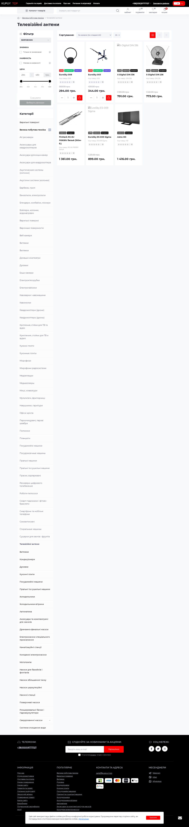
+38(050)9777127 (27, 747)
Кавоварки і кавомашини (33, 295)
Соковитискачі (27, 521)
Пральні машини (28, 460)
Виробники (22, 803)
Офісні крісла (26, 413)
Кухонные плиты (28, 353)
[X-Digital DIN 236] (157, 55)
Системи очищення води (33, 728)
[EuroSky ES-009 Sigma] (99, 118)
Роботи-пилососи (29, 493)
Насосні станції (27, 695)
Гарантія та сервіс (34, 3)
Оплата (96, 3)
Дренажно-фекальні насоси (34, 629)
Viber (155, 777)
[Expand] (49, 129)
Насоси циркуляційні (31, 687)
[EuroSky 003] (99, 55)
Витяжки (24, 243)
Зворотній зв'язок (25, 794)
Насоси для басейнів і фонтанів (31, 671)
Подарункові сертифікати (28, 806)
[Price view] (166, 35)
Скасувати (35, 98)
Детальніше (83, 819)
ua (178, 3)
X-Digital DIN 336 (125, 74)
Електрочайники (28, 288)
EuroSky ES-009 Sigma (99, 137)
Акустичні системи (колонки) (34, 180)
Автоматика (26, 611)
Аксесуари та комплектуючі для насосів (34, 620)
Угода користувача (25, 776)
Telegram (156, 773)
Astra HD (121, 137)
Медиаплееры (27, 383)
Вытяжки (24, 250)
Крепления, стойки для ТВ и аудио (34, 337)
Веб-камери (26, 235)
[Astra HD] (128, 118)
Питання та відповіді (82, 3)
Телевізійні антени (29, 544)
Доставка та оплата (52, 3)
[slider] (21, 81)
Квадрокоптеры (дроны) (32, 317)
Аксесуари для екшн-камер (34, 155)
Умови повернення (25, 782)
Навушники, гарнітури (31, 405)
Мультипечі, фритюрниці (32, 398)
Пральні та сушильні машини (35, 468)
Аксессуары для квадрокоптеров (28, 146)
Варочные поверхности (32, 228)
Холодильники (27, 596)
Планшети (25, 438)
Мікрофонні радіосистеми (33, 368)
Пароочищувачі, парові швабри (31, 422)
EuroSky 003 (94, 74)
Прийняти (153, 818)
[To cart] (79, 97)
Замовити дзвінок (161, 3)
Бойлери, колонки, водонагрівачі (29, 211)
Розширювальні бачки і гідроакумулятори (32, 711)
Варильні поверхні (29, 122)
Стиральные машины (30, 529)
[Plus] (74, 98)
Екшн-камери (26, 273)
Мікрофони (25, 361)
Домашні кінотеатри (30, 258)
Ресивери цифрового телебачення (31, 484)
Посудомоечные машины (33, 453)
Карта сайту (22, 800)
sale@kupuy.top (104, 773)
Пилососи (25, 431)
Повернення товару (25, 797)
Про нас (66, 3)
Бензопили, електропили (33, 195)
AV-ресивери (26, 137)
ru (182, 3)
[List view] (159, 35)
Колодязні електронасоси (33, 655)
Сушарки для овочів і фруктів (35, 536)
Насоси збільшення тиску (33, 680)
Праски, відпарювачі (30, 475)
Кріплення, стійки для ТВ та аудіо (34, 326)
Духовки (24, 265)
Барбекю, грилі (27, 188)
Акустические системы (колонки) (31, 171)
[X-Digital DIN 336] (128, 55)
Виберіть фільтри (35, 102)
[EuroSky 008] (70, 55)
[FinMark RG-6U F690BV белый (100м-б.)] (70, 118)
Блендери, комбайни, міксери (35, 203)
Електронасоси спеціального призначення (35, 638)
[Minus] (62, 98)
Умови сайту (22, 785)
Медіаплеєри (26, 375)
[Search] (117, 10)
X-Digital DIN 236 (154, 74)
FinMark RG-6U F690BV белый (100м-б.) (70, 140)
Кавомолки (25, 302)
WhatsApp (157, 781)
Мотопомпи (26, 662)
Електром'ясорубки (30, 280)
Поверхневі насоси (30, 702)
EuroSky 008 (65, 74)
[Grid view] (153, 35)
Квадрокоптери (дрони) (32, 310)
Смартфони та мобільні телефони (31, 512)
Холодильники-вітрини (32, 604)
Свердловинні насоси (31, 720)
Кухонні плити (27, 346)
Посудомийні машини (31, 446)
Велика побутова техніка (33, 18)
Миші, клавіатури (28, 390)
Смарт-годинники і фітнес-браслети (33, 502)
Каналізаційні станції (31, 647)
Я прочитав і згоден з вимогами (96, 755)
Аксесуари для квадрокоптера (35, 162)
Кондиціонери (27, 559)
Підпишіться (113, 749)
